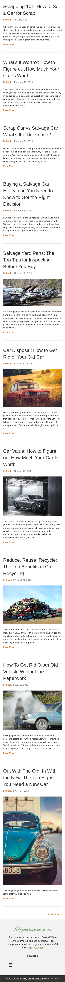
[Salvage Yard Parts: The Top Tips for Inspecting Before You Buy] (32, 292)
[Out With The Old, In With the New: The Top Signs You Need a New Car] (32, 840)
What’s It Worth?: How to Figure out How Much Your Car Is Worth (31, 69)
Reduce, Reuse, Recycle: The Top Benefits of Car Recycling (30, 566)
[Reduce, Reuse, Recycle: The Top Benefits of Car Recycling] (32, 604)
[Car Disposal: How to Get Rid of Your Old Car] (32, 388)
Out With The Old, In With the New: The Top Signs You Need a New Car (30, 777)
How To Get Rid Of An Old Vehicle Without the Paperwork (30, 671)
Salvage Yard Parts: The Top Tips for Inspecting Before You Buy (28, 260)
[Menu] (10, 965)
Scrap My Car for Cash (28, 979)
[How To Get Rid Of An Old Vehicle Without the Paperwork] (32, 710)
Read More (8, 44)
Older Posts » (55, 914)
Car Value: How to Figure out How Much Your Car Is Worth (30, 457)
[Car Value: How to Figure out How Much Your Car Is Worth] (32, 496)
